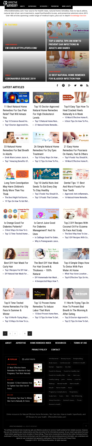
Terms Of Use (80, 343)
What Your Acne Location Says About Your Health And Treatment (77, 273)
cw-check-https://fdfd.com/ (21, 48)
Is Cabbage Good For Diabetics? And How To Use (47, 237)
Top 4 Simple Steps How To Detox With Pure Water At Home (76, 266)
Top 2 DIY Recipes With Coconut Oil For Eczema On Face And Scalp (75, 226)
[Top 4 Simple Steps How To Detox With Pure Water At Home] (76, 253)
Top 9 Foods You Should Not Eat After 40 (77, 157)
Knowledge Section (78, 15)
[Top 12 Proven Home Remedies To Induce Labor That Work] (46, 293)
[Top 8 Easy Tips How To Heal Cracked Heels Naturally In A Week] (76, 97)
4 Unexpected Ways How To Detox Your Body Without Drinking (47, 281)
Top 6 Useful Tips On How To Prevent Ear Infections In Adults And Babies (65, 44)
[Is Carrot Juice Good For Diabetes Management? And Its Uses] (46, 213)
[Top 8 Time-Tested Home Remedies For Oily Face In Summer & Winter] (16, 293)
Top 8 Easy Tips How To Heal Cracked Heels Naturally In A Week (76, 110)
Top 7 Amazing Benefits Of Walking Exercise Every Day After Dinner (17, 161)
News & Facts (66, 6)
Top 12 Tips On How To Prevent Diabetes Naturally (47, 161)
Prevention (54, 6)
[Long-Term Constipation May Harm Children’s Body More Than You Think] (16, 173)
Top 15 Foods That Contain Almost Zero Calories (47, 197)
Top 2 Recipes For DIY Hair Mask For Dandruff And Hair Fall (17, 270)
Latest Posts (29, 359)
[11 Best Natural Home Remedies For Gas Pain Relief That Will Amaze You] (16, 97)
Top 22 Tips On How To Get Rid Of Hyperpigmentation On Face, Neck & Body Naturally (77, 321)
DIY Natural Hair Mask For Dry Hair (17, 273)
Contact (55, 349)
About (8, 343)
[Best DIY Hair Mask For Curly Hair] (16, 253)
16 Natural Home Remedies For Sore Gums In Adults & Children (77, 197)
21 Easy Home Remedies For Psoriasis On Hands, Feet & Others (75, 150)
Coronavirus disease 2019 (20, 78)
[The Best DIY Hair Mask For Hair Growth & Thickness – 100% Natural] (46, 253)
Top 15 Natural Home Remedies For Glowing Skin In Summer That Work (47, 121)
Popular (13, 359)
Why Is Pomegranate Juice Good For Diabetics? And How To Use (47, 241)
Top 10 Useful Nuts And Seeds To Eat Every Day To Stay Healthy (45, 186)
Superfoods (32, 6)
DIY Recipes (43, 6)
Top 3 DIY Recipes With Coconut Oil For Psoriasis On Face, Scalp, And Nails (77, 237)
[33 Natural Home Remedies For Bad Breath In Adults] (16, 137)
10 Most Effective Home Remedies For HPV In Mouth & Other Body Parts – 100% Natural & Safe (77, 117)
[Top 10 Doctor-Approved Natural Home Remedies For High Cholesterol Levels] (46, 97)
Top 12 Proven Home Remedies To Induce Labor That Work (44, 306)
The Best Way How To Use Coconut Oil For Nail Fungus (77, 233)
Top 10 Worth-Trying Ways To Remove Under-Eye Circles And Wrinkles (17, 317)
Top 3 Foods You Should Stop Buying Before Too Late (47, 194)
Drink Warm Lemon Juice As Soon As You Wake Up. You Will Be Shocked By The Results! (17, 157)
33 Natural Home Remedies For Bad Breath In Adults (16, 150)
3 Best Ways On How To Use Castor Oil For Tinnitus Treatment (17, 230)
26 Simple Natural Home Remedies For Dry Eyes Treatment (46, 150)
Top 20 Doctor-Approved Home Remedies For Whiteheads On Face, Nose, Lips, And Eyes (77, 317)
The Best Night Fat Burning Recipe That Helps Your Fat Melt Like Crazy (17, 197)
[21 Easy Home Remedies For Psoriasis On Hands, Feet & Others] (76, 137)
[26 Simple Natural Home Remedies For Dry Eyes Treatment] (46, 137)
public (7, 75)
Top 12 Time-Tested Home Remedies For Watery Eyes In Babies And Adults (17, 233)
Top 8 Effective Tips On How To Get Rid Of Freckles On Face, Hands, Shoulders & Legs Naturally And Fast (77, 277)
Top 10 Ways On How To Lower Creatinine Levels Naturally (17, 321)
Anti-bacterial (53, 358)
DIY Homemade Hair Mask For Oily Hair (47, 277)
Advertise (21, 343)
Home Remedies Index (40, 343)
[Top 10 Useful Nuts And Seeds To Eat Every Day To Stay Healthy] (46, 173)
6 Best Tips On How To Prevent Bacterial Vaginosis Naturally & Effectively (77, 121)
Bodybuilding (78, 358)
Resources (60, 343)
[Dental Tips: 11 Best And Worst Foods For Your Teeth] (76, 173)
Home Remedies (11, 6)
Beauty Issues (66, 358)
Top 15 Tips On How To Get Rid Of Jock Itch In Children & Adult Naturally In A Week (47, 317)
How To (22, 6)
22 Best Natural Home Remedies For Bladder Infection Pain (67, 77)
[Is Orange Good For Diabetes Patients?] (16, 213)
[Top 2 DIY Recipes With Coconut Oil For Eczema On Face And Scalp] (76, 213)
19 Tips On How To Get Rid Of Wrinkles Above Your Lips (17, 201)
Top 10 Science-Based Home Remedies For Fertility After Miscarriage (17, 121)
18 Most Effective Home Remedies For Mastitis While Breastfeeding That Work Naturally (77, 161)
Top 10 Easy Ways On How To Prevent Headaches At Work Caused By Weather (47, 157)
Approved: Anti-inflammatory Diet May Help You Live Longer (77, 194)
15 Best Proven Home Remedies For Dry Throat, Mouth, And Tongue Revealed (47, 313)
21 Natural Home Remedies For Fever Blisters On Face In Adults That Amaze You (47, 125)
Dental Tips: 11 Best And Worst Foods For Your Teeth (74, 186)
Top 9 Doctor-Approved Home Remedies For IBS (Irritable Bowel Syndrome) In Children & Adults (17, 125)
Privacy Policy (39, 349)
